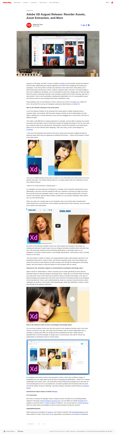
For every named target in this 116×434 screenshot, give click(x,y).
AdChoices (110, 431)
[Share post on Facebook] (86, 25)
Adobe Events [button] (43, 2)
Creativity (29, 10)
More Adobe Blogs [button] (54, 2)
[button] (10, 431)
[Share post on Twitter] (81, 25)
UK (39, 424)
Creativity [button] (25, 2)
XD (44, 424)
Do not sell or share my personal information (95, 431)
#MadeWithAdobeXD (78, 412)
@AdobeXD (81, 401)
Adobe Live (75, 102)
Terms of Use (73, 431)
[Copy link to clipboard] (89, 25)
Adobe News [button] (17, 2)
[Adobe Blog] (8, 2)
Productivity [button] (34, 2)
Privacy (67, 431)
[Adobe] (112, 2)
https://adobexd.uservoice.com (50, 401)
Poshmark (29, 129)
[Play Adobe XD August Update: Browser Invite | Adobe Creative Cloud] (58, 357)
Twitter (47, 403)
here (55, 391)
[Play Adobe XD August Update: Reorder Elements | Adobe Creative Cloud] (58, 158)
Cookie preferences (81, 431)
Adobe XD (63, 83)
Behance (50, 412)
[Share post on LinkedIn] (84, 25)
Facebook (85, 403)
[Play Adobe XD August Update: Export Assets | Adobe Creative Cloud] (58, 226)
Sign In (107, 2)
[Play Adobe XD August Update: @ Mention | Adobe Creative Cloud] (58, 305)
